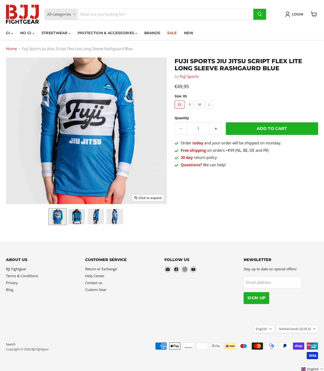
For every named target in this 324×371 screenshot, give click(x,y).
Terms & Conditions (22, 275)
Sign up (256, 297)
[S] (190, 109)
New (189, 33)
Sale (172, 33)
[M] (200, 109)
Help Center (94, 275)
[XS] (180, 109)
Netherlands (295, 329)
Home (11, 49)
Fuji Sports (189, 76)
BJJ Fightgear (16, 268)
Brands (152, 33)
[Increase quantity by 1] (216, 128)
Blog (9, 289)
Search (10, 344)
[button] (57, 217)
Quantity (182, 118)
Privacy (12, 282)
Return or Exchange (101, 268)
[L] (209, 109)
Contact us (93, 282)
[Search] (259, 14)
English (261, 329)
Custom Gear (95, 289)
